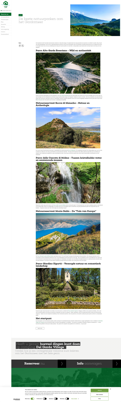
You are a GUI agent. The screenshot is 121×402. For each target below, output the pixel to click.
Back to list (40, 328)
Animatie (3, 24)
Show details (74, 398)
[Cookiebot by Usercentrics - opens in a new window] (16, 399)
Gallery (3, 26)
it (9, 10)
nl (1, 10)
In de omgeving (5, 29)
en (4, 10)
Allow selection (99, 394)
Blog (2, 22)
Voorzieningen (4, 19)
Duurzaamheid (5, 34)
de (7, 10)
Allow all (99, 390)
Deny (99, 398)
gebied (20, 15)
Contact (3, 31)
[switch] (45, 399)
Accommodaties (5, 17)
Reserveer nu (4, 14)
